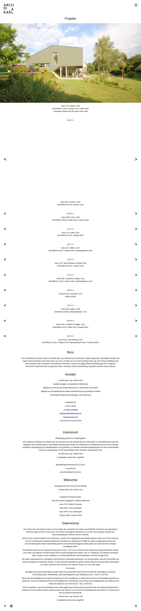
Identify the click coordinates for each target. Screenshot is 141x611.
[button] (5, 63)
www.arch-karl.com (70, 417)
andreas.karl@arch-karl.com (70, 413)
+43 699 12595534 (70, 410)
